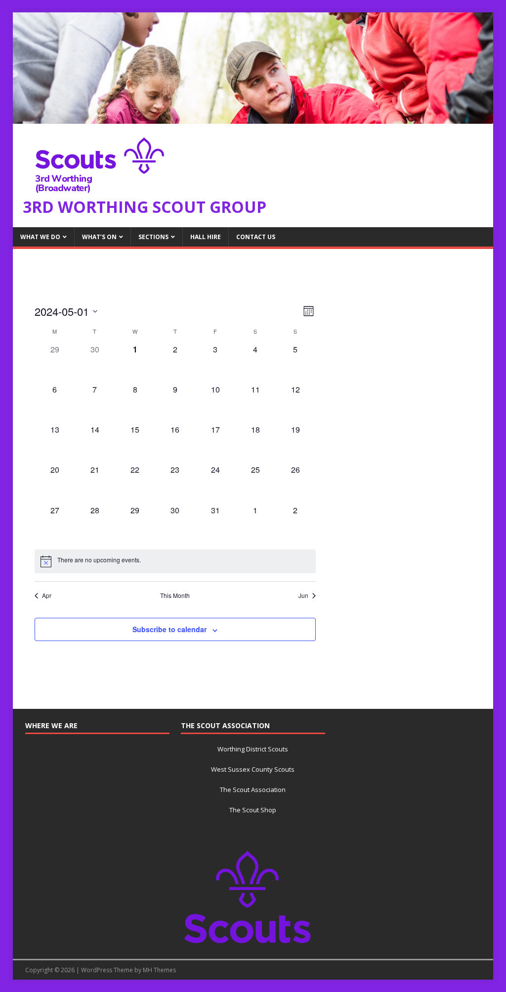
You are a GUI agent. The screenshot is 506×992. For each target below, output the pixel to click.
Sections (153, 237)
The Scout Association (253, 789)
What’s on (99, 237)
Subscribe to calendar (169, 629)
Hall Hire (205, 237)
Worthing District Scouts (252, 748)
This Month (175, 595)
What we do (40, 237)
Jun (303, 595)
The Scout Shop (252, 809)
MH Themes (159, 970)
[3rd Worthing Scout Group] (253, 118)
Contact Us (255, 237)
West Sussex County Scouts (253, 769)
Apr (46, 595)
